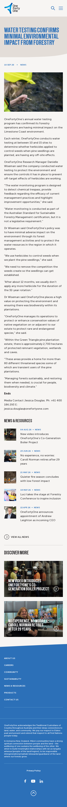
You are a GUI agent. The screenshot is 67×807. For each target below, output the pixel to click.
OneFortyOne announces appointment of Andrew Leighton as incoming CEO (37, 516)
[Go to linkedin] (41, 781)
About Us (9, 658)
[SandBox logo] (12, 8)
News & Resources (14, 686)
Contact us (11, 699)
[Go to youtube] (33, 781)
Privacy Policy (34, 770)
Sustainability (12, 679)
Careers (8, 665)
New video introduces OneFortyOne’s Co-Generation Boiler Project (40, 438)
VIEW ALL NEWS (20, 537)
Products (10, 693)
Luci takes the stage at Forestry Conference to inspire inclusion (40, 496)
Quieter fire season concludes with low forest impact (39, 479)
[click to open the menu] (61, 8)
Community (11, 672)
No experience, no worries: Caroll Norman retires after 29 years (40, 459)
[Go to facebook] (25, 781)
